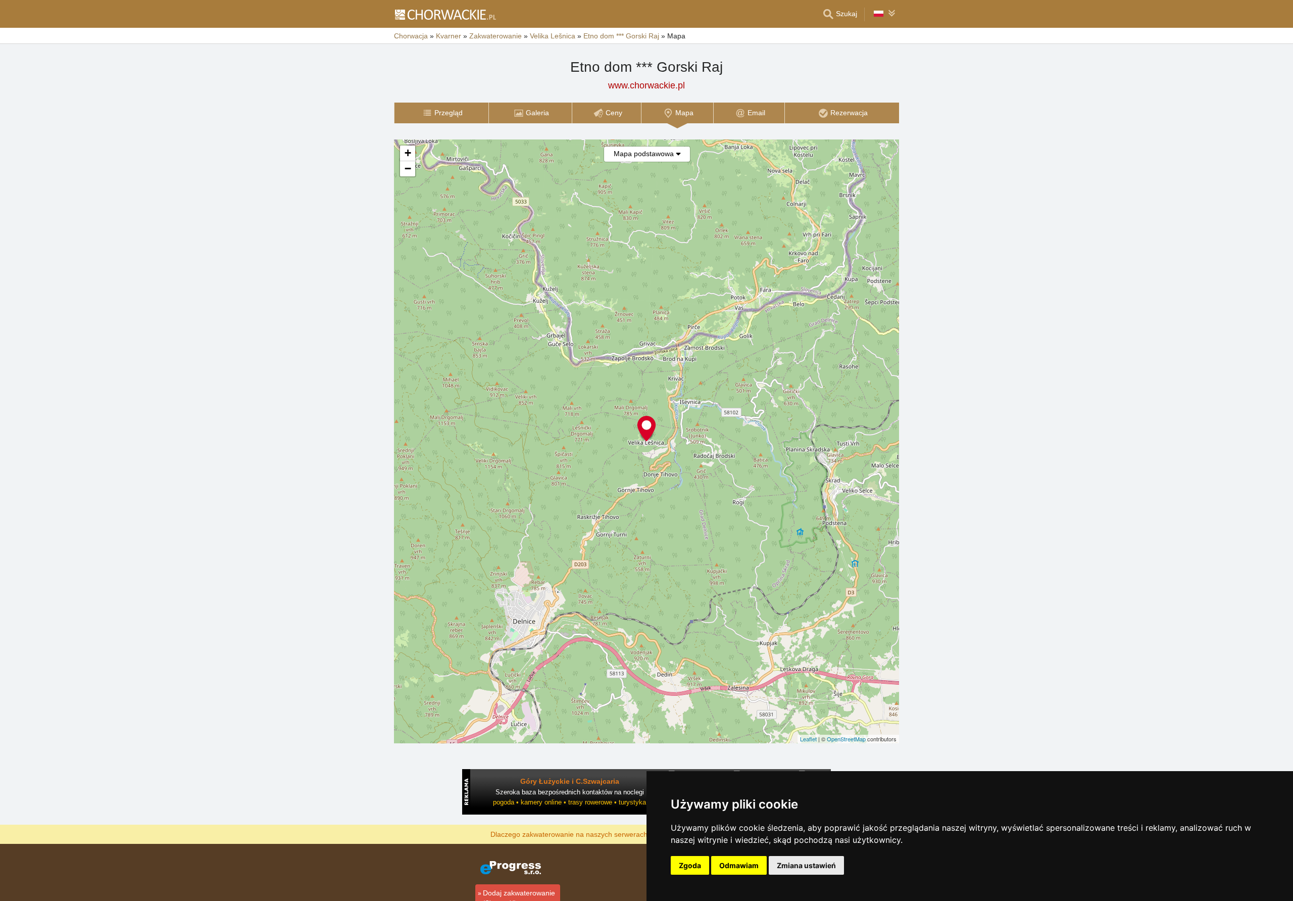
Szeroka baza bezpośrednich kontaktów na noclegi (569, 792)
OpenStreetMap (846, 739)
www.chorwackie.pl (646, 85)
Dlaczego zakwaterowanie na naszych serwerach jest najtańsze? (594, 833)
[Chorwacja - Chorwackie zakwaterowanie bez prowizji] (445, 14)
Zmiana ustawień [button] (806, 865)
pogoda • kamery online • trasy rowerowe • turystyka (569, 802)
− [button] (408, 168)
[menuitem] (441, 113)
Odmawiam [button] (739, 865)
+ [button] (408, 153)
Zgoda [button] (690, 865)
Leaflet (808, 739)
